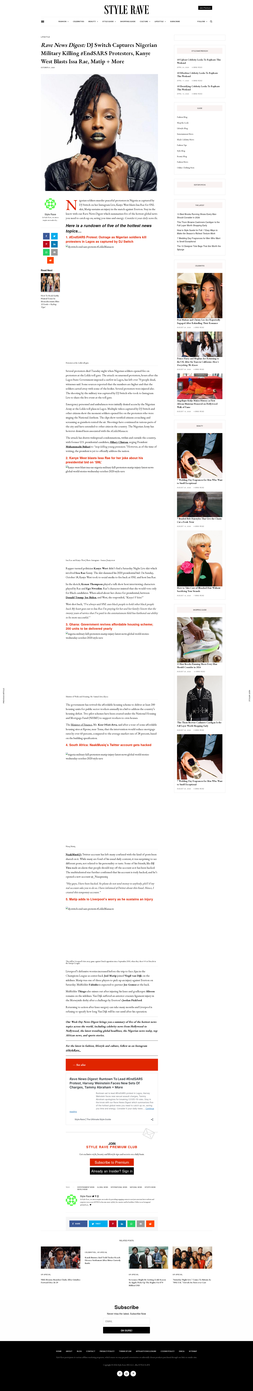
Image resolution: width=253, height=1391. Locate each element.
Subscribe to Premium (112, 1162)
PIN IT (113, 303)
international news (119, 1187)
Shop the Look (182, 122)
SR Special (46, 1274)
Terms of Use (125, 1351)
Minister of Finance (81, 724)
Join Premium (205, 8)
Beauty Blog (182, 156)
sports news (150, 1187)
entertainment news (85, 1187)
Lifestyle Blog (182, 128)
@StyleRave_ (73, 1050)
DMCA (181, 1351)
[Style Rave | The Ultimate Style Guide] (126, 9)
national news (136, 1187)
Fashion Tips (182, 145)
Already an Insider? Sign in (112, 1170)
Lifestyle (45, 37)
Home (58, 1351)
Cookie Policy (168, 1351)
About (69, 1351)
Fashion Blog (182, 117)
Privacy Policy (107, 1351)
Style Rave (50, 214)
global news (102, 1187)
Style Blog (181, 150)
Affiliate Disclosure (146, 1351)
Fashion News (182, 162)
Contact (90, 1351)
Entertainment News (185, 134)
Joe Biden (90, 597)
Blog (79, 1351)
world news (82, 1189)
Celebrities (90, 1252)
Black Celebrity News (185, 139)
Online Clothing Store (185, 167)
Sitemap (193, 1351)
